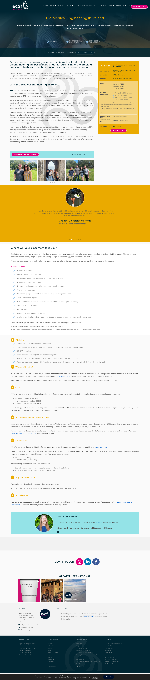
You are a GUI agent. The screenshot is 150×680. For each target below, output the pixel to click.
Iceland (49, 657)
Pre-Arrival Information (83, 650)
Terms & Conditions (111, 659)
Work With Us (88, 616)
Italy (48, 655)
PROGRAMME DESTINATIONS (85, 5)
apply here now (101, 447)
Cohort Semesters (25, 652)
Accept (108, 677)
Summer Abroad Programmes (29, 655)
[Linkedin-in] (87, 561)
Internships (22, 646)
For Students (48, 5)
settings (95, 678)
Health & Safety (110, 664)
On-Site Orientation (82, 648)
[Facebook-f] (95, 561)
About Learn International (113, 644)
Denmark (50, 659)
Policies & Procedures (111, 661)
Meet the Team (109, 648)
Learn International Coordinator (23, 434)
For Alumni (79, 664)
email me (99, 522)
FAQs (77, 646)
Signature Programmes (26, 644)
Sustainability (109, 646)
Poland (49, 664)
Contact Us (108, 652)
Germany (50, 661)
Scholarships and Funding (84, 652)
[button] (129, 5)
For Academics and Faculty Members (88, 661)
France (49, 648)
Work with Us (109, 650)
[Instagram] (79, 561)
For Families (80, 666)
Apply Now (79, 644)
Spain (49, 650)
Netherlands (51, 666)
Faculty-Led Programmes (27, 648)
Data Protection (110, 657)
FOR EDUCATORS (64, 5)
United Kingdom (52, 646)
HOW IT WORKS (106, 5)
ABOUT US (120, 5)
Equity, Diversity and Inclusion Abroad (88, 655)
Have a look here (63, 376)
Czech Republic (52, 652)
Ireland (49, 644)
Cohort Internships (25, 650)
